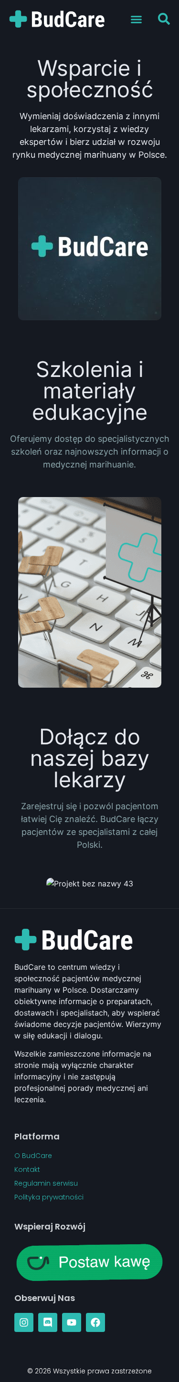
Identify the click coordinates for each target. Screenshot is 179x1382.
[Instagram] (23, 1322)
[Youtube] (71, 1322)
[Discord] (47, 1322)
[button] (136, 19)
